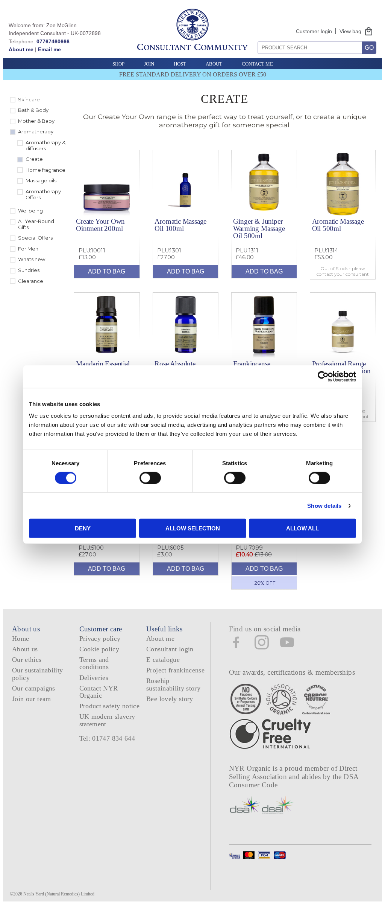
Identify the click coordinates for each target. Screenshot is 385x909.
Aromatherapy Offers (43, 194)
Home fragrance (45, 170)
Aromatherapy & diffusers (45, 145)
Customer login (314, 31)
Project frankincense (175, 670)
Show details (324, 505)
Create (34, 159)
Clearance (30, 281)
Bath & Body (33, 110)
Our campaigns (33, 688)
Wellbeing (30, 211)
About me (21, 49)
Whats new (31, 259)
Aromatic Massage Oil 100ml (180, 224)
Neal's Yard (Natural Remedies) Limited (58, 894)
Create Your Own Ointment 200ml (100, 224)
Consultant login (170, 649)
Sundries (28, 270)
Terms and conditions (94, 663)
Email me (49, 49)
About (214, 64)
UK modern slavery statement (107, 720)
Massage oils (41, 180)
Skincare (29, 99)
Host (180, 64)
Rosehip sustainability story (173, 684)
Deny (83, 528)
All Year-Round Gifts (36, 224)
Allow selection (192, 528)
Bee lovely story (169, 699)
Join (149, 64)
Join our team (31, 699)
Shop (118, 64)
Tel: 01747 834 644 (107, 738)
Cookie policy (99, 649)
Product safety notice (109, 706)
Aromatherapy (35, 131)
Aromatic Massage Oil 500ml (338, 224)
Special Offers (35, 238)
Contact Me (257, 64)
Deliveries (94, 677)
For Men (28, 249)
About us (25, 649)
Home (20, 638)
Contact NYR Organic (98, 691)
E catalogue (163, 659)
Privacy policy (100, 638)
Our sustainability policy (37, 673)
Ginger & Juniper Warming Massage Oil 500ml (259, 228)
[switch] (150, 478)
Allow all (302, 528)
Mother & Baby (36, 121)
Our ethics (27, 659)
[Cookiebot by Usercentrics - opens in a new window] (323, 376)
